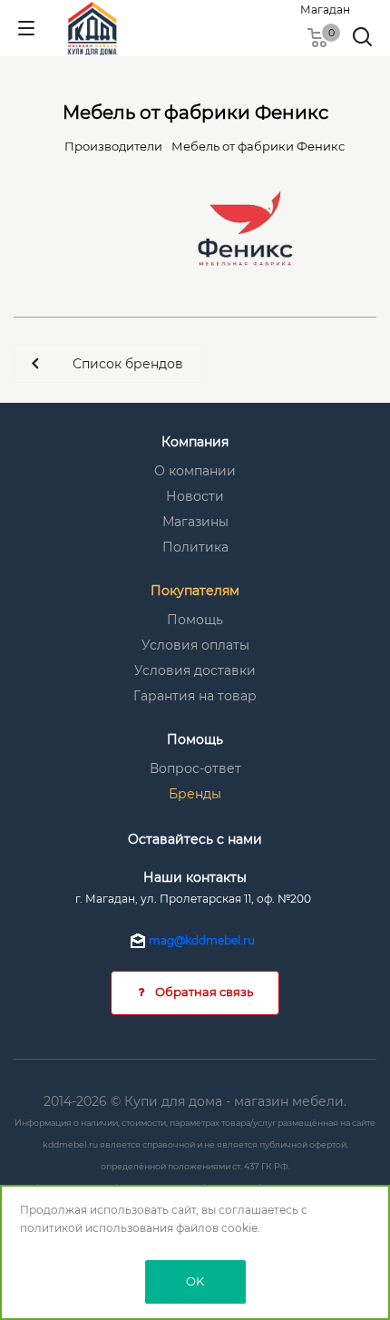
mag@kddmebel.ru (202, 940)
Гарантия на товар (195, 696)
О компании (195, 471)
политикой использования (96, 1228)
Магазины (195, 521)
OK (195, 1281)
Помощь (195, 619)
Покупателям (195, 590)
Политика (195, 547)
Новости (195, 496)
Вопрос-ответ (195, 768)
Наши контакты (195, 877)
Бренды (195, 794)
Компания (195, 442)
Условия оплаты (195, 645)
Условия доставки (195, 670)
